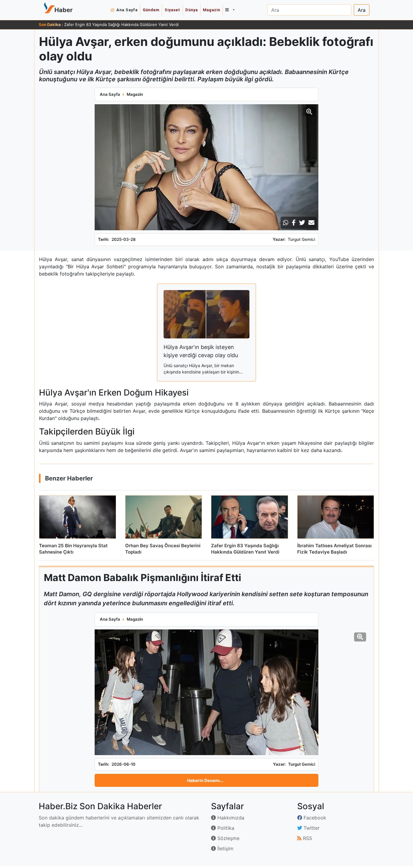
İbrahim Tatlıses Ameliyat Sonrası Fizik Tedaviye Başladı (115, 24)
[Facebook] (294, 222)
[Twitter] (302, 222)
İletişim (224, 848)
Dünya (191, 10)
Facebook (314, 818)
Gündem (151, 10)
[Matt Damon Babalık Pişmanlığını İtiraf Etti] (206, 692)
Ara (362, 10)
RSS (306, 838)
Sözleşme (227, 838)
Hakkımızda (230, 818)
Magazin (211, 10)
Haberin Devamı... (205, 780)
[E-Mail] (311, 222)
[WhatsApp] (285, 222)
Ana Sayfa (127, 10)
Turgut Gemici (301, 239)
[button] (230, 10)
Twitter (311, 828)
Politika (225, 828)
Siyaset (172, 10)
